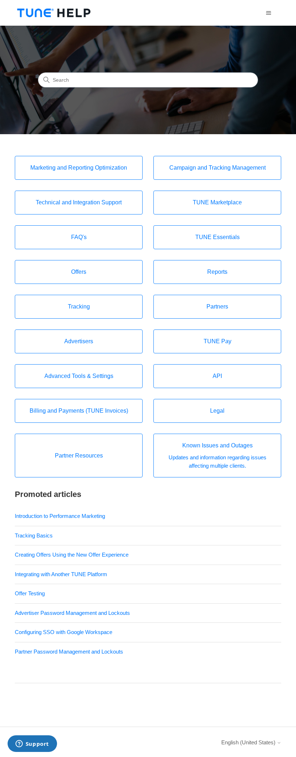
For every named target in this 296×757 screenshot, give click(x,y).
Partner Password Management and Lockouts (69, 651)
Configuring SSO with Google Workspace (63, 632)
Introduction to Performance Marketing (60, 516)
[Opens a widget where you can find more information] (32, 744)
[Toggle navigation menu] (268, 13)
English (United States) (249, 742)
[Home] (54, 13)
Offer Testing (30, 593)
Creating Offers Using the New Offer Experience (72, 555)
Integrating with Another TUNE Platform (61, 574)
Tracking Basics (34, 535)
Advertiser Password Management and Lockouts (72, 613)
